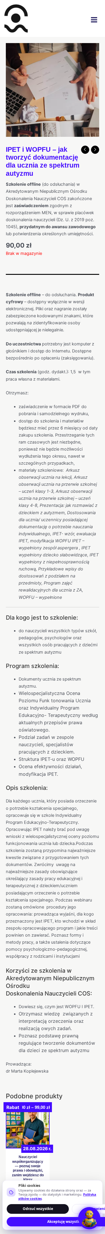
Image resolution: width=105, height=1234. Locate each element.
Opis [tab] (10, 279)
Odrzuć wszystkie (38, 1208)
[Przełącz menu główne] (94, 19)
